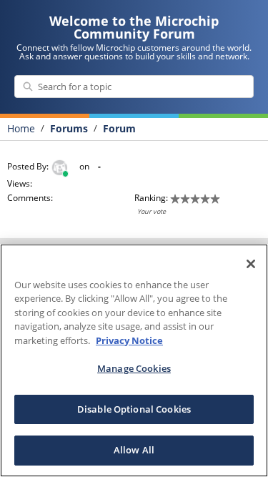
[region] (134, 360)
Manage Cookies (134, 368)
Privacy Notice (129, 340)
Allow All (134, 449)
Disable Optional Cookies (134, 409)
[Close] (251, 264)
